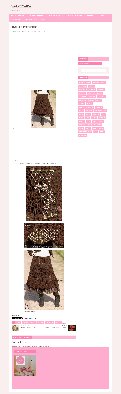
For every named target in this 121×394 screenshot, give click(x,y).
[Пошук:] (94, 70)
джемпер (82, 96)
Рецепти (103, 16)
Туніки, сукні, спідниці (36, 31)
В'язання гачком (29, 323)
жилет (98, 100)
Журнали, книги (31, 20)
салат (95, 121)
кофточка (89, 110)
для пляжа (83, 100)
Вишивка (90, 16)
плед (87, 117)
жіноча (40, 323)
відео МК (82, 93)
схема (58, 323)
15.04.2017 (17, 31)
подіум (94, 117)
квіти (81, 110)
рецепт (81, 121)
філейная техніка (85, 131)
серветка (82, 124)
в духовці (82, 86)
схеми (88, 128)
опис (103, 114)
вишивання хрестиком (87, 89)
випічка (91, 86)
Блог (43, 20)
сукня (99, 124)
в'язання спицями (99, 82)
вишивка (101, 89)
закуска (89, 103)
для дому (91, 96)
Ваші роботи (16, 20)
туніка (100, 128)
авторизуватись (44, 346)
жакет (91, 100)
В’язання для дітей (55, 16)
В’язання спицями (36, 16)
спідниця (49, 323)
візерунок (91, 93)
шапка (102, 131)
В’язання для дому (75, 16)
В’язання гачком (17, 16)
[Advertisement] (44, 48)
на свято (96, 114)
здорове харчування (86, 107)
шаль (95, 131)
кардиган (99, 107)
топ (94, 128)
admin (25, 31)
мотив (88, 114)
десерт (99, 93)
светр (101, 121)
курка (81, 114)
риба (88, 121)
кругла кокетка (100, 110)
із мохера (82, 135)
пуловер (102, 117)
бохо (18, 323)
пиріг (81, 117)
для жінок (101, 96)
